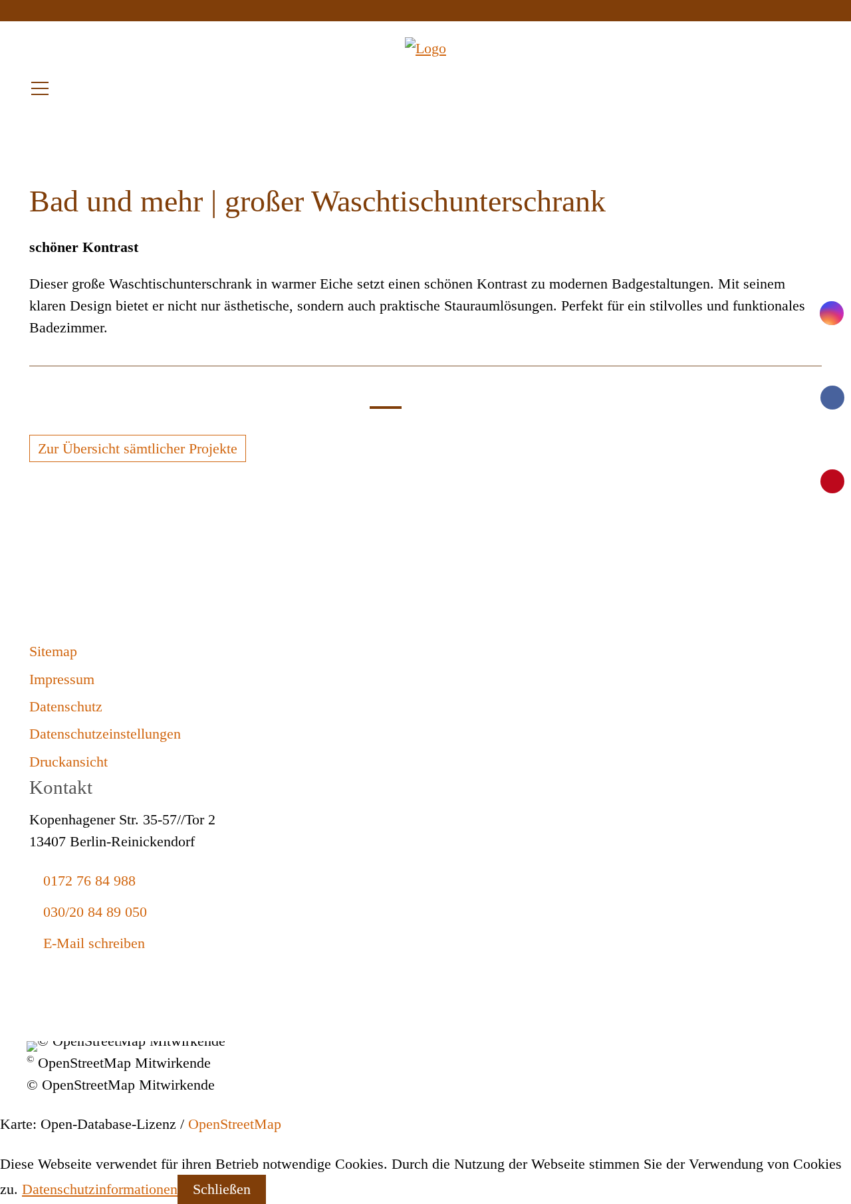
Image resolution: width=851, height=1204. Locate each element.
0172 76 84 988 (89, 880)
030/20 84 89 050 (95, 911)
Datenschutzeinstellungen (105, 733)
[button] (40, 88)
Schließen (222, 1189)
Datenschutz (65, 706)
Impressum (61, 679)
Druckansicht (68, 761)
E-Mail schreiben (94, 943)
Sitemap (53, 651)
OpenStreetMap (234, 1124)
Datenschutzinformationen (100, 1189)
